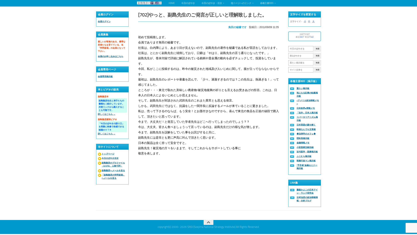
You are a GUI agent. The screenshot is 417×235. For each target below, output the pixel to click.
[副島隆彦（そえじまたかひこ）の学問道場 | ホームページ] (149, 3)
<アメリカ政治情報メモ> (308, 102)
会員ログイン (104, 21)
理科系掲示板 (303, 138)
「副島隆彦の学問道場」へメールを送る (113, 176)
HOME (172, 3)
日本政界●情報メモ (306, 108)
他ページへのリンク (241, 3)
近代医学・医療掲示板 (307, 151)
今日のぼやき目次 (110, 158)
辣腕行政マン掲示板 (306, 160)
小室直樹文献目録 (305, 147)
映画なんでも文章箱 (306, 129)
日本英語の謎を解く (306, 125)
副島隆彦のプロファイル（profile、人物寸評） (113, 164)
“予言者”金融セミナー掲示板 (307, 167)
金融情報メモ (303, 142)
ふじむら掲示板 (304, 156)
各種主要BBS (266, 3)
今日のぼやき (188, 3)
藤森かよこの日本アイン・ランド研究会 (307, 191)
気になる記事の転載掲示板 (307, 94)
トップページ (108, 154)
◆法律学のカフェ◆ (306, 134)
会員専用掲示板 (105, 76)
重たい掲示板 (303, 88)
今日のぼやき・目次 (211, 3)
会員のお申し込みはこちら (110, 56)
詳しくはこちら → (106, 114)
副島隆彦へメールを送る (113, 170)
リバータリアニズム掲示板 (307, 119)
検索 (317, 49)
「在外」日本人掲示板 (307, 112)
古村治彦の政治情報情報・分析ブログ (307, 199)
